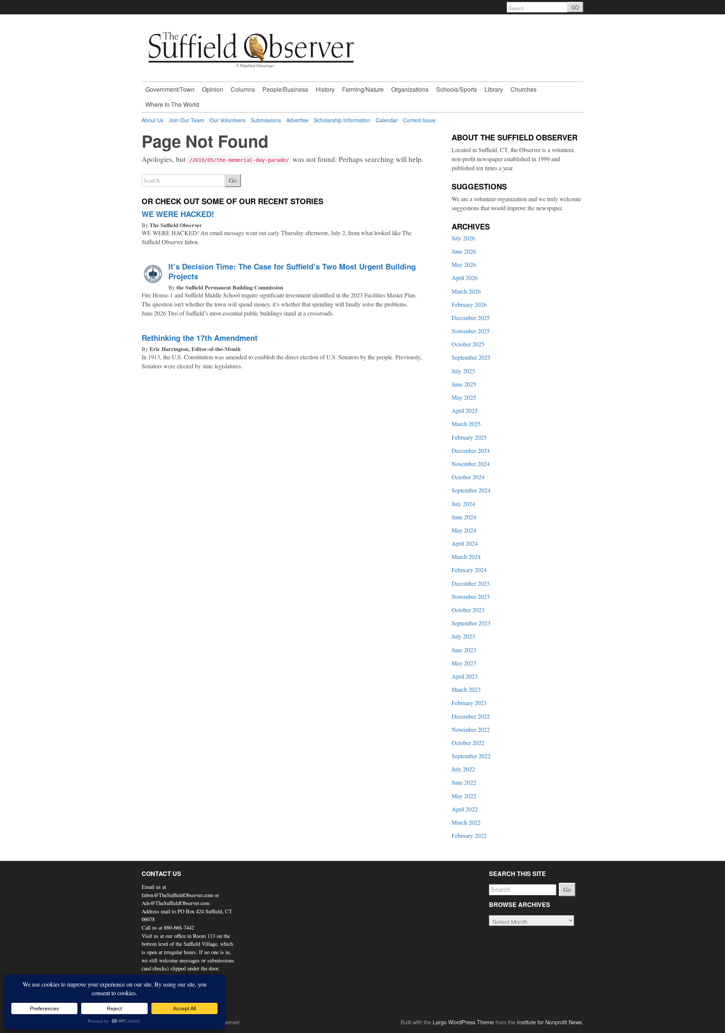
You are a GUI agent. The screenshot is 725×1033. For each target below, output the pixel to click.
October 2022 (468, 743)
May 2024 (464, 530)
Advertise (297, 120)
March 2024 (466, 556)
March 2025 (466, 424)
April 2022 (465, 809)
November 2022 (471, 729)
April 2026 (465, 278)
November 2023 (471, 596)
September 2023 (471, 623)
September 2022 (471, 756)
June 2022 (464, 782)
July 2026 (463, 238)
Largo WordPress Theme (463, 1022)
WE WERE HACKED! (178, 213)
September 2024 (471, 490)
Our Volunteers (227, 120)
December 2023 (471, 583)
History (325, 89)
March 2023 (466, 689)
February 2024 (469, 570)
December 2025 (471, 318)
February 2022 (469, 835)
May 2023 (464, 663)
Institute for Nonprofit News (549, 1022)
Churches (524, 89)
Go (232, 180)
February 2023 (469, 703)
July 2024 (463, 504)
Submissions (266, 120)
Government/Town (169, 89)
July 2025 (463, 371)
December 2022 (471, 716)
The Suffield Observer (176, 225)
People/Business (285, 89)
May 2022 (464, 796)
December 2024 (471, 450)
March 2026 (466, 291)
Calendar (387, 120)
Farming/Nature (363, 89)
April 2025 (465, 410)
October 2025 (468, 344)
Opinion (212, 89)
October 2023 (468, 610)
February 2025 (469, 437)
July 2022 (463, 769)
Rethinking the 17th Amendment (200, 337)
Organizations (410, 89)
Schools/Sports (456, 89)
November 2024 (471, 464)
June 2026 (464, 251)
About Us (153, 120)
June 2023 (464, 650)
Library (493, 89)
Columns (243, 89)
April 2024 (465, 543)
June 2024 (464, 517)
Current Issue (419, 120)
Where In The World (172, 104)
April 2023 (465, 676)
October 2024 (468, 477)
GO (575, 7)
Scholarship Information (342, 120)
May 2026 (464, 264)
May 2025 (464, 397)
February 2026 (469, 304)
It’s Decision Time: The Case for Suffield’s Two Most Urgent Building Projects (292, 271)
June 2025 (464, 384)
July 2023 (463, 636)
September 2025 (471, 357)
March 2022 (466, 822)
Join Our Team (186, 120)
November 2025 (471, 331)
